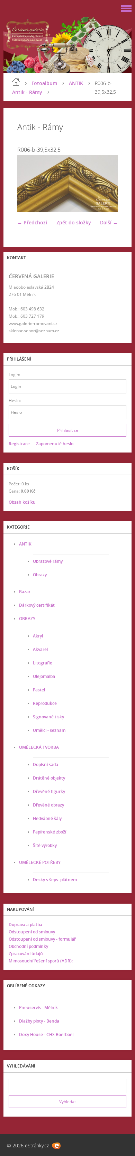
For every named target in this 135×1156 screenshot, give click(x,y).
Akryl (38, 636)
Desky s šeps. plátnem (55, 880)
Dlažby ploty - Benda (39, 1021)
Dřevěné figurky (49, 791)
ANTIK (76, 83)
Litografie (42, 663)
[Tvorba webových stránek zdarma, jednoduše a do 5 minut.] (56, 1146)
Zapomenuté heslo (54, 444)
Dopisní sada (45, 764)
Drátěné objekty (49, 778)
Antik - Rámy (27, 92)
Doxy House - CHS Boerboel (46, 1034)
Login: (14, 374)
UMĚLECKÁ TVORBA (39, 747)
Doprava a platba (25, 924)
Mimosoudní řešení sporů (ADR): (41, 961)
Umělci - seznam (49, 730)
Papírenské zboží (49, 832)
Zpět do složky (73, 222)
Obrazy (40, 575)
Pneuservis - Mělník (38, 1007)
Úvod (16, 82)
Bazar (24, 592)
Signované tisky (48, 717)
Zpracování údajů (26, 954)
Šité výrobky (45, 845)
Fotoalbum (44, 83)
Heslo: (15, 400)
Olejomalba (44, 676)
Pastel (39, 690)
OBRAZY (27, 619)
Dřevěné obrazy (48, 805)
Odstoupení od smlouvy (32, 932)
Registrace (19, 444)
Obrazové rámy (48, 561)
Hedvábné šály (47, 818)
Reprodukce (45, 703)
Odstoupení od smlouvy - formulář (42, 939)
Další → (109, 222)
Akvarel (40, 649)
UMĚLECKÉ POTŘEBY (40, 862)
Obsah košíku (22, 502)
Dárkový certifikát (37, 605)
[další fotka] (106, 183)
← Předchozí (32, 222)
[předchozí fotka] (28, 183)
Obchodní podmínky (28, 946)
